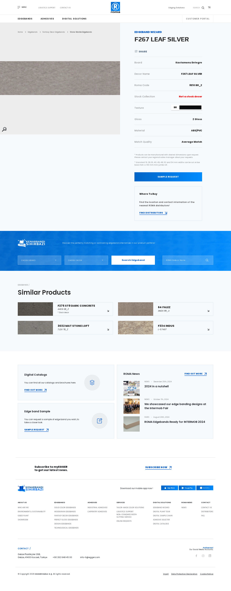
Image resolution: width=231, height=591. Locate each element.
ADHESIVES (92, 502)
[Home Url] (115, 7)
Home (20, 32)
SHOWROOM (23, 520)
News (184, 507)
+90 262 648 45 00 (62, 557)
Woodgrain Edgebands (65, 512)
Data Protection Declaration (184, 574)
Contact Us (65, 8)
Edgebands (25, 18)
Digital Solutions (74, 18)
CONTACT (205, 502)
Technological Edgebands (66, 528)
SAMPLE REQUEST (168, 176)
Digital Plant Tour (161, 512)
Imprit (166, 574)
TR (209, 7)
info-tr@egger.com (90, 557)
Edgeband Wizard (161, 507)
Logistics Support (46, 8)
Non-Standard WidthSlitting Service (127, 515)
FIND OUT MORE (33, 389)
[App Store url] (169, 488)
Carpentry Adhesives (97, 512)
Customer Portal (198, 18)
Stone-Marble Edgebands (81, 32)
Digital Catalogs (161, 524)
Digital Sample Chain (162, 516)
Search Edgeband (133, 260)
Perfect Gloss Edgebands (66, 520)
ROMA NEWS (186, 502)
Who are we (23, 507)
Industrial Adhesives (97, 507)
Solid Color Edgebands (65, 507)
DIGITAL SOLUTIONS (162, 502)
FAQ (202, 516)
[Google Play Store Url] (187, 488)
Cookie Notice (206, 574)
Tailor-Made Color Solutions (130, 507)
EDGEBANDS (59, 502)
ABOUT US (22, 502)
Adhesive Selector (161, 520)
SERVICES (121, 502)
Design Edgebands (62, 524)
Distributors (207, 512)
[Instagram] (203, 555)
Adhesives (47, 18)
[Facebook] (196, 555)
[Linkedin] (209, 555)
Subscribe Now (156, 467)
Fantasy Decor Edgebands (53, 32)
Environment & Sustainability (31, 512)
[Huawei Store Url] (204, 488)
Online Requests (124, 521)
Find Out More (193, 373)
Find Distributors (151, 212)
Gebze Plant (23, 516)
